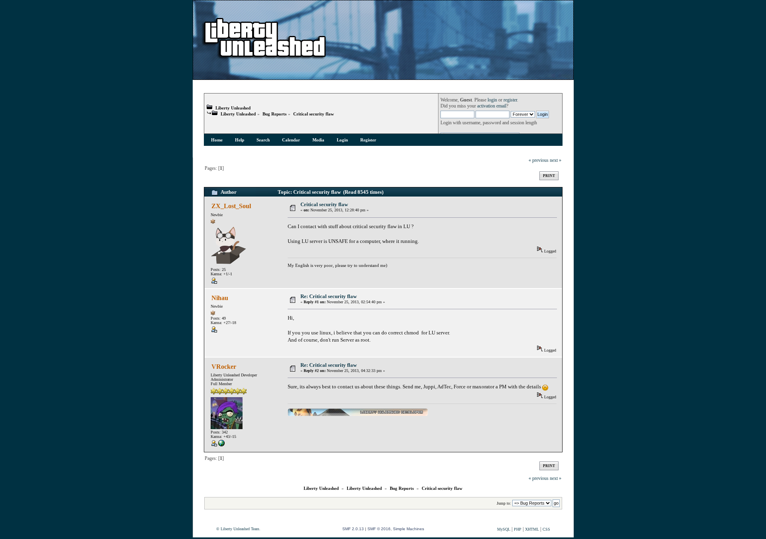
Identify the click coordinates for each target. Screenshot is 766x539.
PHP (517, 529)
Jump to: (504, 503)
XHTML (532, 529)
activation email (491, 106)
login (492, 100)
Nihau (219, 297)
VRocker (223, 366)
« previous (539, 160)
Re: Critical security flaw (328, 296)
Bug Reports (274, 113)
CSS (546, 529)
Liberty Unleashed (233, 107)
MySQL (503, 529)
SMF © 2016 (379, 529)
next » (555, 160)
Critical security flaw (313, 113)
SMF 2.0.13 (353, 529)
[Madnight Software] (221, 445)
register (510, 100)
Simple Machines (408, 529)
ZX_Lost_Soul (231, 206)
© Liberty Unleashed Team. (238, 529)
